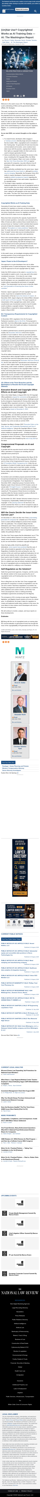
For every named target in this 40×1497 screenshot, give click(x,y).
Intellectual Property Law (20, 1384)
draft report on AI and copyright (11, 300)
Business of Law (20, 1339)
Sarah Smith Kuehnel (8, 1074)
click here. (15, 1485)
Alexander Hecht (20, 40)
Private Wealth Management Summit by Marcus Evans (22, 1213)
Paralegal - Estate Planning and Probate (15, 766)
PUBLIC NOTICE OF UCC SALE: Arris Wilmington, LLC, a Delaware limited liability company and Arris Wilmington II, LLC (19, 1028)
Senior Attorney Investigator (11, 770)
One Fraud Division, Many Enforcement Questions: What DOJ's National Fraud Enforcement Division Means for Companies (18, 1130)
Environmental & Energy (20, 1355)
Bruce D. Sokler (9, 40)
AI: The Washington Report (19, 42)
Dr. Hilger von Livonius (19, 1092)
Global (8, 79)
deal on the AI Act (20, 321)
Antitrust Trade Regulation (13, 83)
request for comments (19, 397)
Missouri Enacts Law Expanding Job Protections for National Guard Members (19, 1071)
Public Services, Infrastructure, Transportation (20, 1396)
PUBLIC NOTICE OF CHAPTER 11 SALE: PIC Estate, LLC (19, 1013)
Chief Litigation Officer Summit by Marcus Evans (23, 1234)
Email (15, 685)
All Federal (9, 86)
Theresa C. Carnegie (16, 1143)
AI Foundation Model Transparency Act (15, 463)
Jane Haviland (16, 1133)
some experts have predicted (18, 547)
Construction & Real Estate (20, 1343)
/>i (24, 96)
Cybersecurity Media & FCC (20, 1347)
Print (15, 96)
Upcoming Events (9, 1196)
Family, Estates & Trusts (20, 1359)
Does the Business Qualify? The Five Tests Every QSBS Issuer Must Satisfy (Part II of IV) (17, 1108)
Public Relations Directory (20, 1319)
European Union (10, 88)
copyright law (30, 272)
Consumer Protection (11, 76)
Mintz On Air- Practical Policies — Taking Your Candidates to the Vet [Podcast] (17, 1149)
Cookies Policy (6, 5)
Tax (20, 1400)
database (9, 1423)
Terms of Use (9, 1420)
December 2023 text (15, 332)
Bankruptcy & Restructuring (20, 1331)
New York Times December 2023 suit (18, 161)
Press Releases (20, 1315)
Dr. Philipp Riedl (7, 1092)
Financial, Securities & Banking (20, 1363)
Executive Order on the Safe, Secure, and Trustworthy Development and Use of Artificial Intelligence (19, 426)
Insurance (20, 1381)
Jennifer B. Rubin (7, 1152)
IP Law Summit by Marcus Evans (20, 1255)
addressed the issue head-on (16, 171)
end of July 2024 (31, 438)
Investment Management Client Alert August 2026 (17, 1091)
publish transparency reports (19, 177)
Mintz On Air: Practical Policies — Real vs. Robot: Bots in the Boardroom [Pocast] (19, 1158)
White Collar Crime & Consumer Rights (20, 1404)
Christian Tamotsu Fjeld (20, 747)
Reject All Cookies (22, 9)
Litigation (20, 1392)
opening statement (17, 502)
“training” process (10, 141)
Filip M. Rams (6, 1111)
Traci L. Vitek (6, 1143)
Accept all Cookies (8, 9)
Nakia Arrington (7, 1133)
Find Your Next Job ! (8, 762)
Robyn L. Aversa (7, 1085)
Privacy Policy (19, 1420)
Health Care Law (20, 1371)
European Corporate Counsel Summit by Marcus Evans (23, 1274)
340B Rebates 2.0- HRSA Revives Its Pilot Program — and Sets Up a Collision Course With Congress (19, 1140)
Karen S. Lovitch (7, 1122)
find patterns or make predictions (18, 228)
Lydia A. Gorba (7, 1102)
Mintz (7, 42)
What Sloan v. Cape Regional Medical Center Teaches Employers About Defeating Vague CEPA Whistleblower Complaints (20, 1082)
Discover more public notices (9, 1035)
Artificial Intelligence (20, 1323)
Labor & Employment (20, 1388)
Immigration (20, 1375)
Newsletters (20, 1311)
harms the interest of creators (25, 296)
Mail (18, 96)
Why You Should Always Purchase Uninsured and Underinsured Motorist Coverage (18, 1099)
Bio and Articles (16, 690)
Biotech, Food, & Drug (20, 1335)
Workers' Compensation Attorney (13, 768)
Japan (8, 91)
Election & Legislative (20, 1351)
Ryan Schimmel (17, 1085)
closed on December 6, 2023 (19, 409)
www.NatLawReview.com (13, 1425)
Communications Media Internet (14, 74)
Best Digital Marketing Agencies (20, 1304)
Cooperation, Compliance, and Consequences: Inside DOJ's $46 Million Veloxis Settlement (19, 1119)
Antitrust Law (20, 1327)
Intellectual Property (11, 81)
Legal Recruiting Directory (20, 1308)
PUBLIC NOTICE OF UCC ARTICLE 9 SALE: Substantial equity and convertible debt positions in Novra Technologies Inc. (19, 953)
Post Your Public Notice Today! (11, 939)
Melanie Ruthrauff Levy (19, 1161)
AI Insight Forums (15, 487)
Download (21, 96)
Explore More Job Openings (9, 773)
